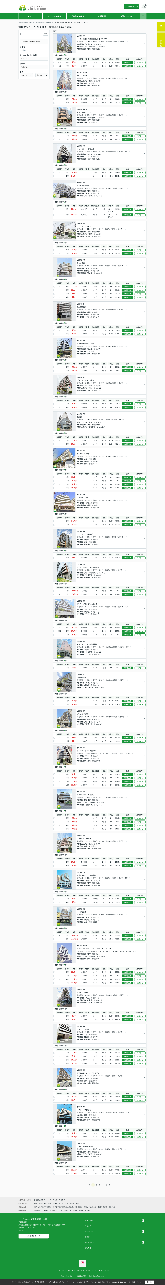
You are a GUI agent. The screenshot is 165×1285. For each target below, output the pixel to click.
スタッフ (88, 1226)
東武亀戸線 (82, 1000)
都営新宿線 (82, 49)
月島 (87, 683)
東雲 (89, 1083)
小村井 (89, 1000)
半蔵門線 (81, 44)
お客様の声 (89, 1231)
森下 (90, 81)
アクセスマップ (90, 1242)
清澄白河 (89, 44)
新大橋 (85, 72)
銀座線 (80, 122)
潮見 (85, 464)
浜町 (89, 86)
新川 (84, 641)
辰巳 (84, 1070)
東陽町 (86, 461)
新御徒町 (92, 427)
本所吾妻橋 (91, 118)
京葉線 (80, 464)
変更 (45, 34)
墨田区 (80, 109)
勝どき (91, 687)
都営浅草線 (82, 118)
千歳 (84, 835)
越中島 (86, 685)
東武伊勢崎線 (82, 1002)
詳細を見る (127, 62)
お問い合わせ (126, 16)
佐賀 (84, 564)
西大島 (89, 154)
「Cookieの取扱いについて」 (120, 1282)
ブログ (87, 1237)
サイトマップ (105, 1270)
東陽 (84, 450)
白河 (84, 36)
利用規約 (76, 1270)
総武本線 (81, 236)
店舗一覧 (131, 6)
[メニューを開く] (143, 16)
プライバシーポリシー (90, 1270)
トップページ (89, 1220)
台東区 (80, 414)
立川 (84, 223)
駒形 (84, 414)
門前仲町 (87, 544)
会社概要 (102, 16)
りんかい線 (82, 1083)
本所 (84, 377)
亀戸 (85, 351)
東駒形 (85, 109)
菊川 (89, 49)
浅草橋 (86, 1117)
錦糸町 (88, 236)
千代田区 (62, 1200)
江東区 (80, 36)
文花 (84, 989)
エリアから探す (54, 16)
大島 (84, 146)
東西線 (80, 459)
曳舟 (90, 1002)
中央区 (80, 641)
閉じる (149, 1282)
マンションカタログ (63, 1270)
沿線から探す (78, 16)
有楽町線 (81, 683)
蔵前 (90, 386)
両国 (85, 83)
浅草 (89, 120)
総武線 (80, 83)
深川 (84, 791)
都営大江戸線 (82, 47)
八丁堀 (88, 654)
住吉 (87, 157)
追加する (140, 62)
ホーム (31, 16)
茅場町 (86, 650)
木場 (85, 459)
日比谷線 (81, 654)
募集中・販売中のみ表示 (32, 41)
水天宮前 (89, 575)
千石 (84, 909)
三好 (84, 872)
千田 (84, 748)
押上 (87, 998)
